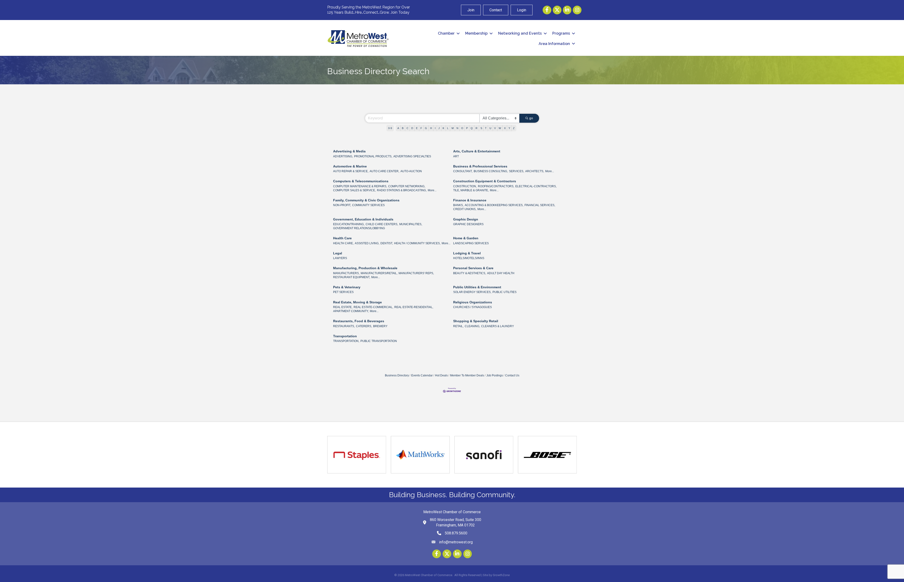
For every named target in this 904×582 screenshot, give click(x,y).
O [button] (462, 128)
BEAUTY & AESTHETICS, (469, 273)
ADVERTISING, (343, 156)
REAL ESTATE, (342, 307)
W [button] (500, 128)
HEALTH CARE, (343, 243)
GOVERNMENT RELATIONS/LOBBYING (359, 228)
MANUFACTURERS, (346, 273)
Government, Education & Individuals (363, 219)
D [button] (412, 128)
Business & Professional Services (480, 166)
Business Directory (397, 375)
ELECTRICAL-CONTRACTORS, (536, 186)
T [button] (486, 128)
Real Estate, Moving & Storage (357, 302)
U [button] (490, 128)
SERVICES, (516, 171)
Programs (561, 33)
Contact (495, 10)
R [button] (476, 128)
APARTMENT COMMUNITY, (351, 311)
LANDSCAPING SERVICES (471, 243)
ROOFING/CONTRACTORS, (496, 186)
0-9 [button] (390, 128)
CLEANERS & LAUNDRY (497, 326)
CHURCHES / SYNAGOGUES (472, 307)
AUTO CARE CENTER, (384, 171)
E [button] (417, 128)
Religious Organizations (472, 302)
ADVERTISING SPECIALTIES (412, 156)
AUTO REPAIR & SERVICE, (350, 171)
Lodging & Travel (467, 253)
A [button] (398, 128)
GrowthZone (501, 575)
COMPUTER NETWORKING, (406, 186)
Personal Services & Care (473, 268)
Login (521, 10)
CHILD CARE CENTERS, (382, 224)
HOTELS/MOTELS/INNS (468, 258)
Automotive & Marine (350, 166)
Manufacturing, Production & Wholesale (365, 268)
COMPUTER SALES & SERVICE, (354, 190)
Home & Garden (465, 238)
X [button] (505, 128)
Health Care (342, 238)
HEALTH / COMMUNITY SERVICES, (417, 243)
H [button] (431, 128)
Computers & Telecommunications (360, 181)
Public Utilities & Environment (477, 287)
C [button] (407, 128)
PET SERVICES (343, 292)
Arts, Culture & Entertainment (476, 151)
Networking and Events (520, 33)
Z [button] (514, 128)
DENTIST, (386, 243)
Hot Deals (441, 375)
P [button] (467, 128)
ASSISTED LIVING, (367, 243)
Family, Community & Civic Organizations (366, 200)
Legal (337, 253)
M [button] (453, 128)
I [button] (435, 128)
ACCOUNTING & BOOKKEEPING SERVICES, (494, 205)
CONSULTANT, (462, 171)
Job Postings (494, 375)
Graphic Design (465, 219)
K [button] (443, 128)
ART (456, 156)
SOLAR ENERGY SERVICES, (472, 292)
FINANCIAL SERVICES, (540, 205)
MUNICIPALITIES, (410, 224)
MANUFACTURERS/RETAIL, (379, 273)
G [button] (426, 128)
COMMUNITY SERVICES (368, 205)
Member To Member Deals (467, 375)
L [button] (447, 128)
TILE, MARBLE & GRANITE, (471, 190)
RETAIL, (458, 326)
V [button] (495, 128)
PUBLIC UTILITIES (504, 292)
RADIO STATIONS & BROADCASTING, (402, 190)
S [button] (481, 128)
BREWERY (380, 326)
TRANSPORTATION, (346, 341)
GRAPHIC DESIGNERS (468, 224)
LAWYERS (340, 258)
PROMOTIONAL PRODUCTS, (373, 156)
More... (549, 171)
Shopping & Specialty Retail (475, 321)
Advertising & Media (349, 151)
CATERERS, (364, 326)
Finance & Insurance (469, 200)
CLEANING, (472, 326)
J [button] (439, 128)
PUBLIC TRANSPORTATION (378, 341)
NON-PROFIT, (342, 205)
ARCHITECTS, (534, 171)
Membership (476, 33)
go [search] (531, 118)
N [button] (457, 128)
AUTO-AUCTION (411, 171)
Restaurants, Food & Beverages (358, 321)
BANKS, (458, 205)
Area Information (554, 43)
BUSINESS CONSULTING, (491, 171)
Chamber (446, 33)
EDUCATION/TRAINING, (348, 224)
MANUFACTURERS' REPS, (416, 273)
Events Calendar (422, 375)
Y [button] (509, 128)
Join (470, 10)
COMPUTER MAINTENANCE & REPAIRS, (360, 186)
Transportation (345, 336)
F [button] (421, 128)
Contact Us (512, 375)
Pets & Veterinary (346, 287)
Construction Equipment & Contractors (484, 181)
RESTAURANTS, (344, 326)
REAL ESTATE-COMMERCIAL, (373, 307)
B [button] (403, 128)
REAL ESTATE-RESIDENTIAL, (413, 307)
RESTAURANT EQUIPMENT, (351, 277)
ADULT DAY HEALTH (500, 273)
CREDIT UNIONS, (464, 209)
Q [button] (472, 128)
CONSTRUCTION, (465, 186)
